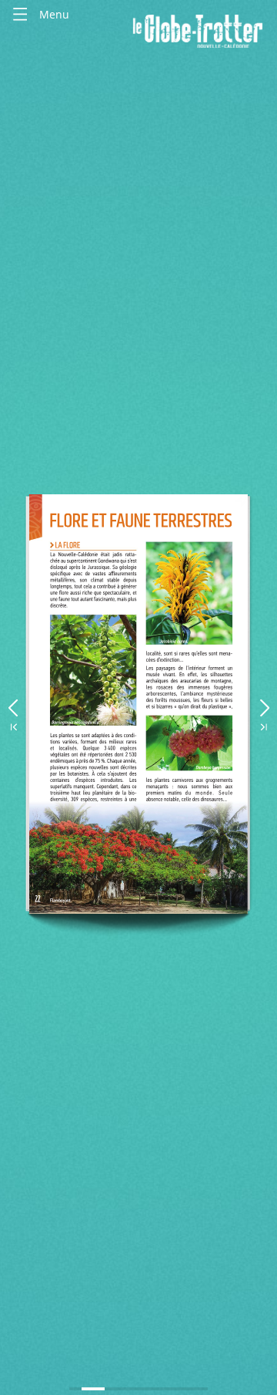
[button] (12, 704)
